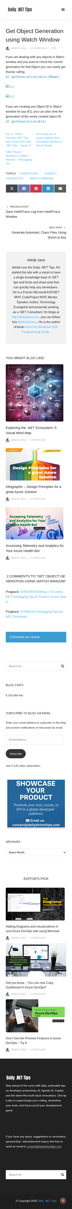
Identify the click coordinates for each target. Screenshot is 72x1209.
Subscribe (16, 753)
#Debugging (29, 173)
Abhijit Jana (18, 48)
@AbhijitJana (27, 322)
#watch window (41, 178)
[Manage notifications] (63, 1201)
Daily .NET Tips (47, 1200)
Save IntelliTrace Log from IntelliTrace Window (33, 214)
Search (62, 667)
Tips (53, 48)
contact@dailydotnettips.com (44, 1146)
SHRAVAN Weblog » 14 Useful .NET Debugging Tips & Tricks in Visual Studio (36, 596)
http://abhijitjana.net (25, 317)
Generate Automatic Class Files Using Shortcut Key (39, 235)
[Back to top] (68, 1205)
